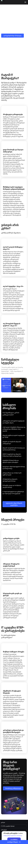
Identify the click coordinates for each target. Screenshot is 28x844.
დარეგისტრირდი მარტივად (12, 35)
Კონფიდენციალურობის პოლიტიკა (12, 835)
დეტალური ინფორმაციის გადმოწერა (14, 504)
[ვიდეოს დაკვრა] (14, 385)
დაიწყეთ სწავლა (12, 842)
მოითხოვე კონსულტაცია (13, 788)
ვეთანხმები (14, 840)
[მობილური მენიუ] (25, 2)
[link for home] (3, 3)
